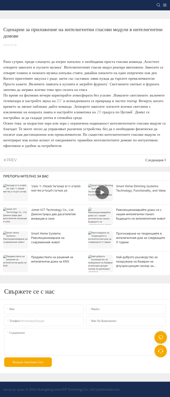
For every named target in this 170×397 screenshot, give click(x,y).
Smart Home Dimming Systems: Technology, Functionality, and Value (141, 188)
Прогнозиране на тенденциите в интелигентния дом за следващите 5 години (140, 238)
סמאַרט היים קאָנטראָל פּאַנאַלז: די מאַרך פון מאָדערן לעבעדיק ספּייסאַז (55, 188)
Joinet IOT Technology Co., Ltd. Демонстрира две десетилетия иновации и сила (53, 214)
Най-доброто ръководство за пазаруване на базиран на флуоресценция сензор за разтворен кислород (137, 261)
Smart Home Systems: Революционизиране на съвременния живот (47, 238)
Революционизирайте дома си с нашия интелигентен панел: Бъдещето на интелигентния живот (140, 214)
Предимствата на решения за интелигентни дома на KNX (52, 259)
